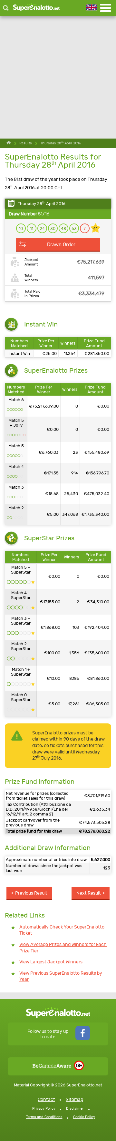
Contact (46, 1099)
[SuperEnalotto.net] (36, 8)
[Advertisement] (58, 77)
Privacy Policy (43, 1108)
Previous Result (31, 893)
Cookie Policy (84, 1117)
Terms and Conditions (44, 1117)
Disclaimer (75, 1108)
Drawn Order (61, 244)
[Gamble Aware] (52, 1066)
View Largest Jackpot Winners (50, 962)
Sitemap (74, 1099)
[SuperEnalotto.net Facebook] (82, 1039)
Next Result (88, 893)
